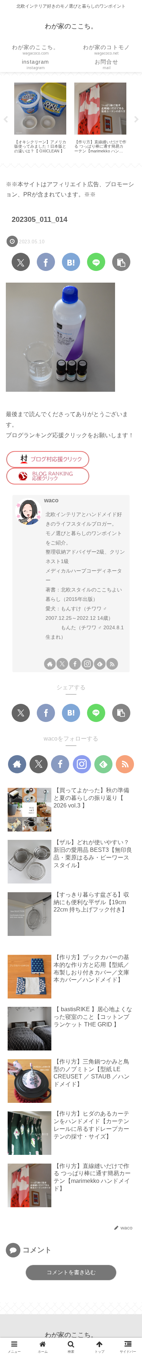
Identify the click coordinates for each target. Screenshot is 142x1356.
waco (51, 500)
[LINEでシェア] (96, 262)
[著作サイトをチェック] (50, 664)
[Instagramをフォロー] (87, 664)
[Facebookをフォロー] (75, 664)
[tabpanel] (40, 118)
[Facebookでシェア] (46, 262)
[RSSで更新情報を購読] (112, 664)
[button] (121, 262)
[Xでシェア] (21, 262)
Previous (5, 119)
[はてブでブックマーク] (71, 262)
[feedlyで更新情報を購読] (100, 664)
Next (136, 119)
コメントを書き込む (71, 1272)
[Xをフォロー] (62, 664)
